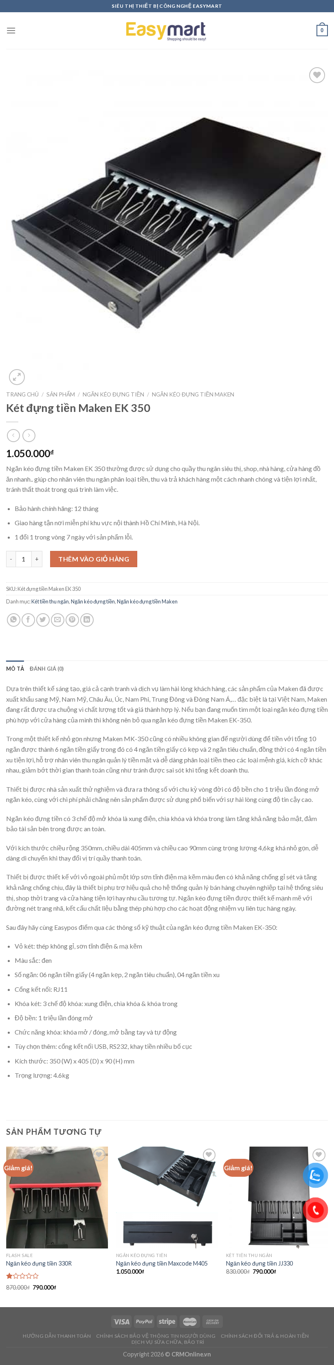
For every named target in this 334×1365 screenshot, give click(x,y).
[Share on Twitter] (43, 620)
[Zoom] (17, 377)
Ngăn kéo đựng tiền (113, 394)
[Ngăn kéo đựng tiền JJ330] (277, 1197)
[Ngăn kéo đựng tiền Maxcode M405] (167, 1197)
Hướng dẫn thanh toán (57, 1336)
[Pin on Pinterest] (72, 620)
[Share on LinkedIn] (87, 620)
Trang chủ (22, 394)
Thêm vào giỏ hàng (93, 559)
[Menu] (11, 30)
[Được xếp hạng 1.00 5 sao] (22, 1275)
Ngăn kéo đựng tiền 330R (39, 1263)
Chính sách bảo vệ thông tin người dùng (155, 1336)
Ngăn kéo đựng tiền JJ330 (259, 1263)
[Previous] (6, 1226)
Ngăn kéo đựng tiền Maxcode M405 (162, 1263)
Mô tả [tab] (15, 668)
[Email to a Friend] (57, 620)
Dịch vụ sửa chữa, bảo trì (168, 1342)
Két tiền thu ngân (50, 601)
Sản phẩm (60, 394)
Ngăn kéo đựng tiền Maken (193, 394)
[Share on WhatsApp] (13, 620)
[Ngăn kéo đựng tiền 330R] (57, 1197)
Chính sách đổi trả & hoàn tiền (265, 1336)
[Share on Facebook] (28, 620)
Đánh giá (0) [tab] (47, 668)
